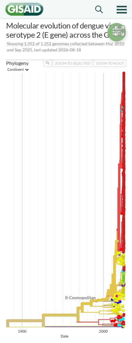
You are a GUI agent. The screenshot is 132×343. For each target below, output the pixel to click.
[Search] (99, 9)
